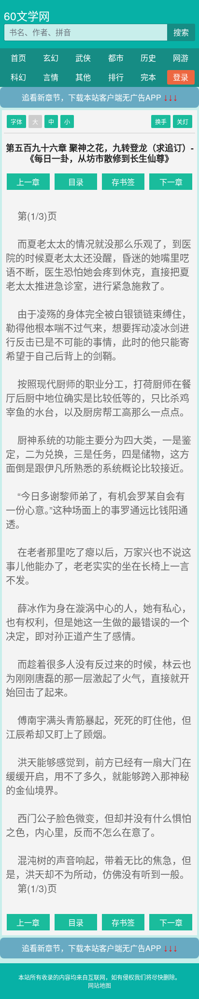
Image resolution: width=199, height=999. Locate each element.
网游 (180, 57)
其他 (83, 77)
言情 (50, 77)
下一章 (171, 181)
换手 (161, 121)
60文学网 (27, 16)
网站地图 (99, 985)
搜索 (181, 32)
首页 (18, 57)
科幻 (18, 77)
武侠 (83, 57)
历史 (148, 57)
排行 (116, 77)
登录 (180, 77)
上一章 (28, 181)
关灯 (182, 121)
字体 (16, 121)
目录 (76, 181)
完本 (148, 77)
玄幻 (50, 57)
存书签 (123, 181)
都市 (116, 57)
